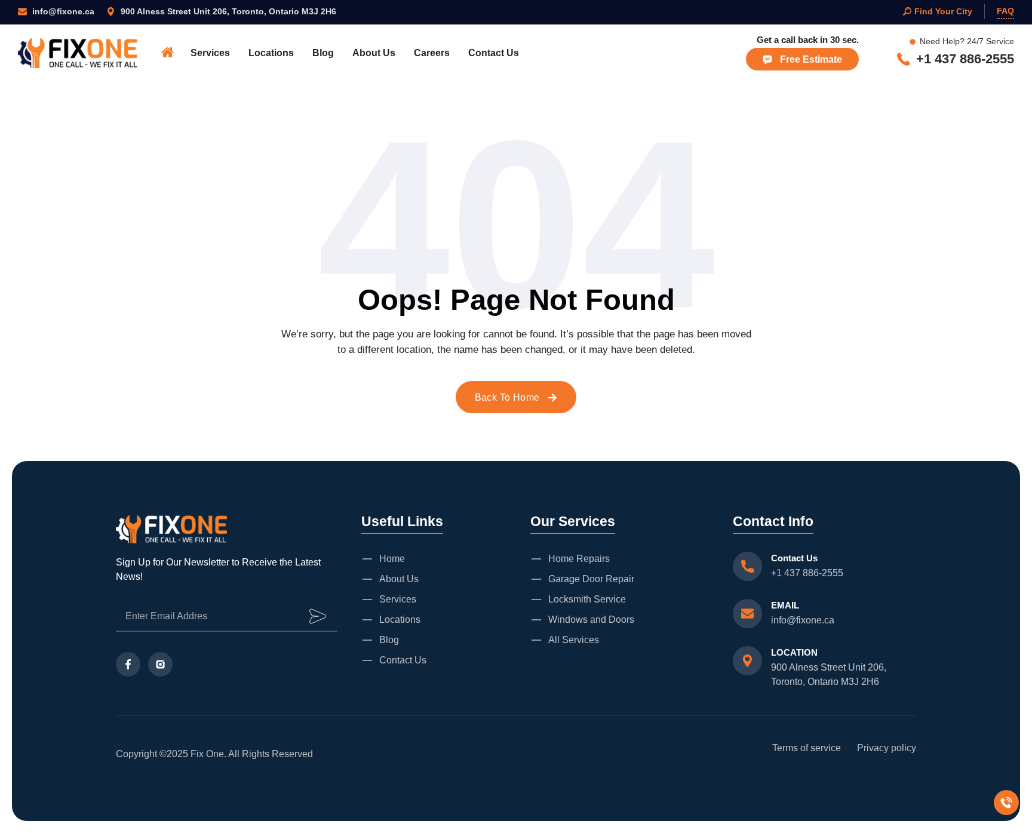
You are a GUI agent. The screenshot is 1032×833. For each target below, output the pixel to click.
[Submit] (317, 616)
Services (210, 53)
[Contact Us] (747, 566)
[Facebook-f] (128, 664)
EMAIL (785, 605)
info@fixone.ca (802, 620)
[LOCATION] (747, 660)
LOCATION (794, 652)
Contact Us (493, 53)
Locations (271, 53)
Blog (323, 53)
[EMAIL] (747, 613)
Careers (432, 53)
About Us (373, 53)
